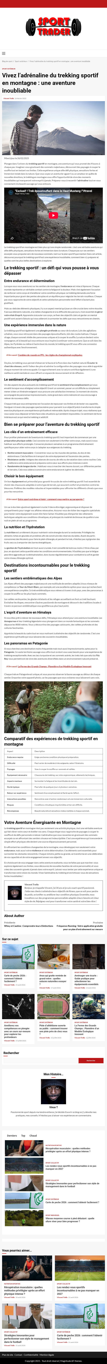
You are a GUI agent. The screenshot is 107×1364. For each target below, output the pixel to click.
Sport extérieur (8, 69)
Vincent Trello (8, 98)
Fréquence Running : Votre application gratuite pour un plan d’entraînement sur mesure (80, 926)
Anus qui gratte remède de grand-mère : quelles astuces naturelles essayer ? (53, 956)
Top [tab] (23, 1135)
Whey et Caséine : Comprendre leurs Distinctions (28, 924)
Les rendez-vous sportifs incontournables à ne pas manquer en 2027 (24, 1166)
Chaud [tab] (33, 1135)
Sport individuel (52, 1215)
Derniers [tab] (12, 1135)
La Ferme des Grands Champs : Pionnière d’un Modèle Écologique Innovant (88, 1006)
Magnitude (65, 1361)
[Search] (103, 53)
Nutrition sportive (54, 1145)
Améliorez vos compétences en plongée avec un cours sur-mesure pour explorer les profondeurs (18, 1006)
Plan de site (7, 1354)
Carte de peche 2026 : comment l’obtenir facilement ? (18, 956)
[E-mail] (9, 909)
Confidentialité (31, 1354)
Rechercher (11, 1053)
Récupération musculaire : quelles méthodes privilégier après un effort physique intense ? (24, 1148)
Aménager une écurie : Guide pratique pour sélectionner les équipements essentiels (88, 956)
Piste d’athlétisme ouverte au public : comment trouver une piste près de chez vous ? (53, 1006)
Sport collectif (52, 1163)
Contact (18, 1354)
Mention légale (47, 1354)
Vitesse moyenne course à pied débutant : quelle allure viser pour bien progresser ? (24, 1218)
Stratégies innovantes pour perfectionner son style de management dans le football (24, 1183)
